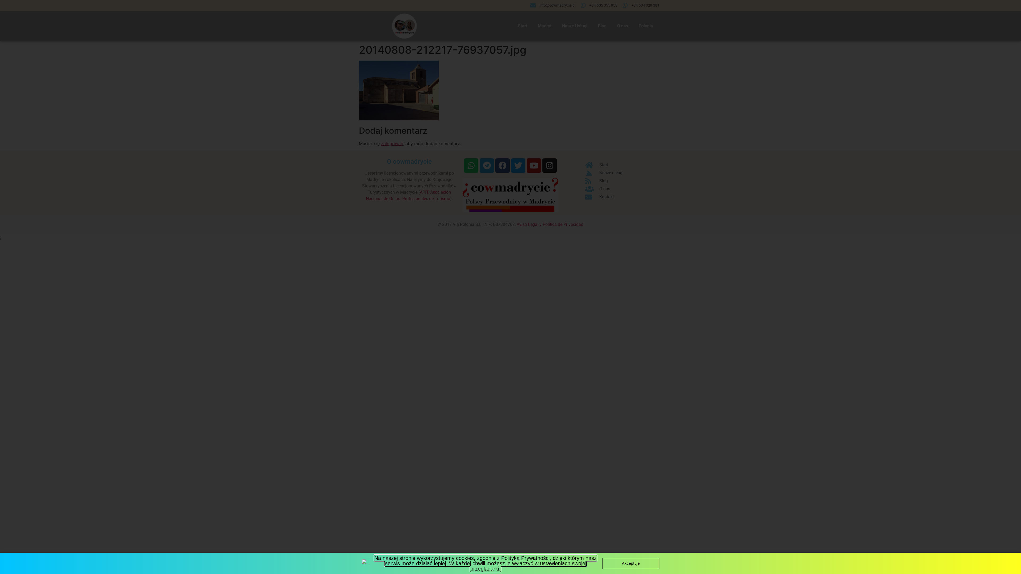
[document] (510, 287)
